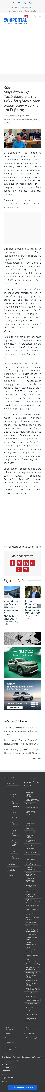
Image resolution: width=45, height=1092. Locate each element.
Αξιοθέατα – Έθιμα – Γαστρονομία (11, 1028)
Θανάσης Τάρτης (31, 926)
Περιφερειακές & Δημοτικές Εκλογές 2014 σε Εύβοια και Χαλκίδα (32, 982)
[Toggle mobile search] (35, 16)
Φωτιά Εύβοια (30, 1011)
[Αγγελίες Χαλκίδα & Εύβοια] (22, 634)
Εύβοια (11, 789)
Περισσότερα (36, 759)
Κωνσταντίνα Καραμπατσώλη (31, 943)
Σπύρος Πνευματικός (32, 1000)
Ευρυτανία (12, 864)
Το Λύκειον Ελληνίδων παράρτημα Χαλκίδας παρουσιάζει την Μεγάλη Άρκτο (21, 731)
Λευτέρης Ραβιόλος (32, 955)
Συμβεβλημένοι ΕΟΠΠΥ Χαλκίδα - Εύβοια (32, 812)
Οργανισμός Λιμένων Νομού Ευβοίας (32, 968)
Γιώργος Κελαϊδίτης (32, 856)
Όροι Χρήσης (30, 1034)
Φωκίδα (11, 876)
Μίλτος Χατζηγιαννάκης (31, 960)
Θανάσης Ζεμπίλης (32, 922)
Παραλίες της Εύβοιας (9, 1043)
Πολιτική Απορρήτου (32, 1038)
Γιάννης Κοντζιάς (31, 852)
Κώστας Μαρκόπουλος (24, 119)
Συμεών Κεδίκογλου (32, 1004)
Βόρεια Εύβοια (30, 848)
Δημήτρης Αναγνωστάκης (30, 868)
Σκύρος (14, 851)
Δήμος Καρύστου (14, 823)
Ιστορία (7, 1034)
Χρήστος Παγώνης (32, 1014)
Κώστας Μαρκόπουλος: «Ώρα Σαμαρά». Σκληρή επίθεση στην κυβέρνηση (32, 607)
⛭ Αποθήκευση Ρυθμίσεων (23, 1087)
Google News (34, 547)
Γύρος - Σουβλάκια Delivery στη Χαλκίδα (32, 800)
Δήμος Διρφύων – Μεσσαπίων (14, 804)
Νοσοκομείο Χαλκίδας (33, 964)
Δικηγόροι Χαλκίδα (32, 807)
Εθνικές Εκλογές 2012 (33, 909)
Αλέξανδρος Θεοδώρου (29, 836)
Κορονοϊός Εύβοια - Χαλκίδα (32, 938)
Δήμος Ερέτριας (14, 795)
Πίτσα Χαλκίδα (31, 804)
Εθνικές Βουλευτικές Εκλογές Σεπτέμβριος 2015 (33, 901)
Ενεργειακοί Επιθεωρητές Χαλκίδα (32, 794)
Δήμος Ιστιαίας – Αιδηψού (14, 815)
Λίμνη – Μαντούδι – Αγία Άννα (14, 843)
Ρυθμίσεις (38, 1057)
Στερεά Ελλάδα (10, 778)
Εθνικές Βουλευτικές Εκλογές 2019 (32, 895)
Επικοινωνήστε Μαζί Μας (32, 1028)
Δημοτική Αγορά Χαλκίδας (31, 886)
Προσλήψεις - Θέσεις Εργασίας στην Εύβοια (33, 989)
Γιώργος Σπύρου (31, 859)
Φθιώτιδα (12, 870)
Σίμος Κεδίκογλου (31, 993)
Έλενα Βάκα (29, 832)
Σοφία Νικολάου (31, 996)
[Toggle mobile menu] (40, 16)
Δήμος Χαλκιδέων (14, 857)
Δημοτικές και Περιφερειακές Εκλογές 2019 (31, 874)
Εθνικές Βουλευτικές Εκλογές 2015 (32, 890)
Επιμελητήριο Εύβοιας (30, 913)
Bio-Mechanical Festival (30, 824)
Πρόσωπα (8, 1038)
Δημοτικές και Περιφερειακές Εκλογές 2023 (31, 880)
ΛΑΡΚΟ (28, 952)
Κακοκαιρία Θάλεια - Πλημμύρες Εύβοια (32, 930)
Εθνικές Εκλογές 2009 (33, 905)
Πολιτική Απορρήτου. (17, 1058)
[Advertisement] (22, 48)
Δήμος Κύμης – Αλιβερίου (14, 832)
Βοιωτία (11, 783)
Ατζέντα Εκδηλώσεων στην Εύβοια (12, 1048)
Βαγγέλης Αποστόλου (33, 845)
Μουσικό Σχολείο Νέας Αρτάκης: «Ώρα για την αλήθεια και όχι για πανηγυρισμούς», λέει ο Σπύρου (12, 610)
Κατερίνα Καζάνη (31, 934)
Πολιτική (7, 119)
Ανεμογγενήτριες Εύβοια (31, 841)
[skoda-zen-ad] (22, 648)
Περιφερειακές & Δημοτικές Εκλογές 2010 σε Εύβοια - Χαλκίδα (32, 975)
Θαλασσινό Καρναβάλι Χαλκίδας (33, 918)
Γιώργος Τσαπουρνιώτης (31, 863)
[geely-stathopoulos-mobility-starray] (22, 681)
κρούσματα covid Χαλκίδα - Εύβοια (31, 1019)
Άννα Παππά (30, 828)
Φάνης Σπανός (30, 1007)
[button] (6, 606)
